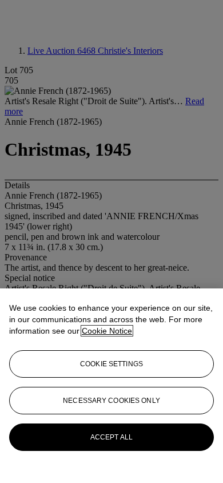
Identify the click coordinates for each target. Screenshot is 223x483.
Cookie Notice (107, 330)
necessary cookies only (111, 401)
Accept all (111, 437)
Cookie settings (111, 364)
